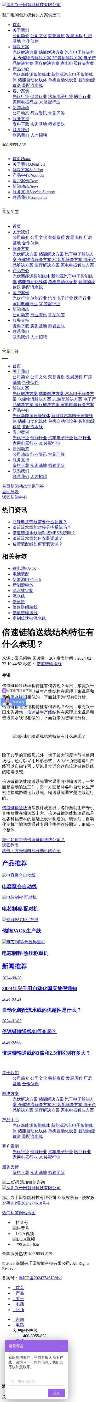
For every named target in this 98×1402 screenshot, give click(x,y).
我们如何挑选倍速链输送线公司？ (33, 839)
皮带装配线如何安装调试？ (38, 544)
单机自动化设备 (62, 80)
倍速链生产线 (39, 712)
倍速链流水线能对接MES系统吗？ (44, 533)
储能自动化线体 (32, 80)
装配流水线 (32, 85)
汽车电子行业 (60, 96)
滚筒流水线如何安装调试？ (38, 538)
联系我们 (21, 129)
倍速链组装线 (25, 607)
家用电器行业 (25, 102)
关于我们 (21, 30)
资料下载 (21, 124)
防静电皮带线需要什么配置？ (40, 522)
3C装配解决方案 (67, 58)
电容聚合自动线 (19, 886)
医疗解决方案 (47, 63)
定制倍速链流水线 (29, 618)
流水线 (19, 596)
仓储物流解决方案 (35, 58)
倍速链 (19, 601)
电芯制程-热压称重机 (25, 953)
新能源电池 (23, 585)
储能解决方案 (52, 52)
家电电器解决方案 (77, 63)
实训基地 (38, 124)
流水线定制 (23, 590)
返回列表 (10, 492)
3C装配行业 (49, 102)
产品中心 (21, 69)
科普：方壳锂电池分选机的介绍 (31, 850)
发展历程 (74, 35)
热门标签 (10, 1213)
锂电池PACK (24, 568)
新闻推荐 (14, 966)
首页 (17, 24)
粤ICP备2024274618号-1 (28, 1203)
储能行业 (38, 96)
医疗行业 (82, 96)
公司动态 (21, 113)
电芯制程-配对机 (20, 908)
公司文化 (38, 35)
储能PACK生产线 (21, 931)
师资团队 (56, 124)
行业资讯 (38, 113)
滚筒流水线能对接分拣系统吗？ (42, 527)
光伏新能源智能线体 (31, 74)
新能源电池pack (27, 579)
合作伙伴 (30, 41)
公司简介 (21, 35)
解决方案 (21, 47)
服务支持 (21, 118)
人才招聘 (38, 135)
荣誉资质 (56, 35)
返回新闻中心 (14, 497)
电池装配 (21, 574)
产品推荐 (14, 863)
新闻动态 (21, 107)
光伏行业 (21, 96)
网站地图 (27, 1213)
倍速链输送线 (25, 612)
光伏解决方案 (25, 52)
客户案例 (21, 91)
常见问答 (56, 113)
